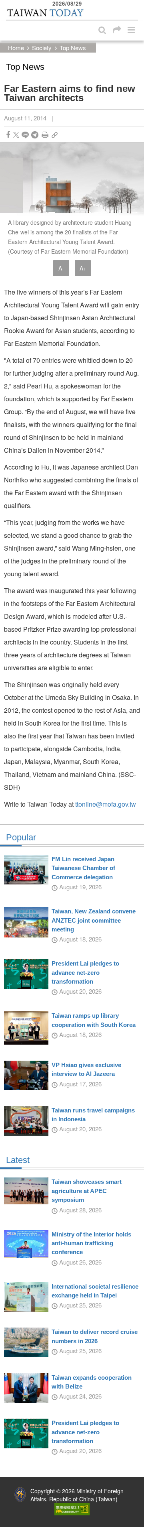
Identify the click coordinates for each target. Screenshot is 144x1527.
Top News (73, 47)
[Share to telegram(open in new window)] (35, 134)
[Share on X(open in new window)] (16, 134)
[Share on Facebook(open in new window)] (8, 134)
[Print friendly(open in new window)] (45, 134)
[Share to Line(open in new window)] (25, 134)
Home (16, 47)
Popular (21, 837)
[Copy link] (54, 134)
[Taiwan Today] (45, 13)
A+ (83, 268)
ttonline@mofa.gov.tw (105, 804)
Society (42, 47)
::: (8, 4)
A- (61, 268)
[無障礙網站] (72, 1508)
